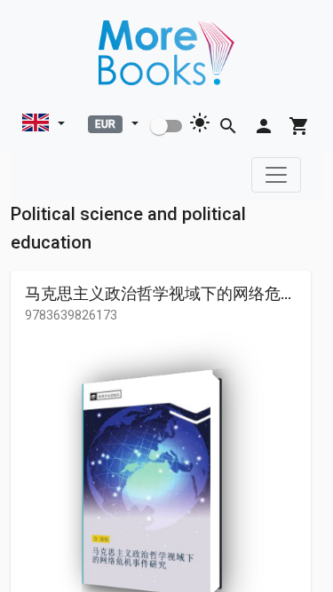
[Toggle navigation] (276, 175)
